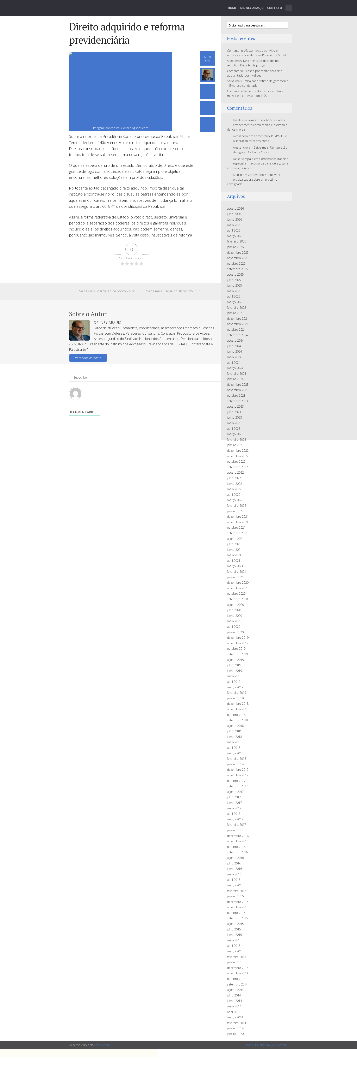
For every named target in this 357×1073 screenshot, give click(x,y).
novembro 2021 (237, 522)
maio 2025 (234, 291)
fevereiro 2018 (236, 759)
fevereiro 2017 (236, 825)
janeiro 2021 (235, 577)
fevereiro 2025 (236, 308)
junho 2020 (234, 616)
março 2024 (235, 368)
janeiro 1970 (235, 1034)
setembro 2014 (237, 984)
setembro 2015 (237, 918)
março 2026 (235, 236)
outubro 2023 (236, 395)
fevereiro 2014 (236, 1023)
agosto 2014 (235, 990)
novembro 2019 (237, 643)
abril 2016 (233, 880)
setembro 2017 (237, 786)
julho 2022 (234, 478)
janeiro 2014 (235, 1028)
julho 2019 (234, 665)
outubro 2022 (236, 461)
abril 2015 (233, 946)
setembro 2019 (237, 654)
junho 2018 (234, 737)
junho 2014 (234, 1001)
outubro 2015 (236, 913)
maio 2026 (234, 225)
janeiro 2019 (235, 698)
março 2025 (235, 302)
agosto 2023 (235, 406)
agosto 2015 (235, 924)
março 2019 (235, 687)
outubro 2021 (236, 527)
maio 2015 (234, 940)
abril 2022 (233, 495)
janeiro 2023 (235, 445)
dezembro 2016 (238, 836)
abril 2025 (233, 296)
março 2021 (235, 566)
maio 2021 (234, 555)
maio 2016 (234, 874)
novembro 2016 (237, 841)
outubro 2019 (236, 649)
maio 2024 (234, 357)
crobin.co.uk (102, 1045)
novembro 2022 (237, 456)
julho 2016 (234, 863)
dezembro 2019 (238, 638)
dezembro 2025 (238, 252)
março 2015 (235, 951)
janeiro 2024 (235, 379)
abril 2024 (233, 363)
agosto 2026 (235, 208)
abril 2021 (233, 561)
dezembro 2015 (238, 902)
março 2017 (235, 819)
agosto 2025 (235, 274)
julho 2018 (234, 731)
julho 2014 (234, 995)
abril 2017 (233, 814)
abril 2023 (233, 429)
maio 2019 (234, 676)
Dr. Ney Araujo (252, 8)
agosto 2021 (235, 539)
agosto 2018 (235, 726)
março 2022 (235, 500)
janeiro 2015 (235, 962)
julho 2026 (234, 214)
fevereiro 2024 (236, 374)
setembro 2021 (237, 533)
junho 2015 (234, 935)
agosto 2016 (235, 858)
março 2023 (235, 434)
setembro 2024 (237, 335)
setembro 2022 (237, 467)
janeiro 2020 (235, 632)
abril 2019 (233, 682)
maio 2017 (234, 808)
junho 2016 (234, 869)
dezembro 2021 (238, 516)
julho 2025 (234, 280)
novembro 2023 (237, 390)
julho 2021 (234, 544)
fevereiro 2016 (236, 891)
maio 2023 (234, 423)
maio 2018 (234, 742)
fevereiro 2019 (236, 693)
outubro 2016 (236, 847)
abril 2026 (233, 230)
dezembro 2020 (238, 583)
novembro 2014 (237, 973)
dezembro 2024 (238, 318)
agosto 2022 (235, 472)
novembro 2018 (237, 709)
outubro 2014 (236, 979)
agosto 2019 (235, 660)
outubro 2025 (236, 263)
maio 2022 (234, 489)
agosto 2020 (235, 605)
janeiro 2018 (235, 764)
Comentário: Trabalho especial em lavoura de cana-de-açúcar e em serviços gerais (257, 163)
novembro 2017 (237, 775)
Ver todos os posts (88, 358)
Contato (274, 8)
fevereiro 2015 (236, 957)
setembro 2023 (237, 401)
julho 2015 (234, 929)
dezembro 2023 (238, 384)
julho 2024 (234, 346)
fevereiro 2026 (236, 241)
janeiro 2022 (235, 511)
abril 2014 (233, 1012)
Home (232, 8)
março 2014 (235, 1017)
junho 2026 (234, 219)
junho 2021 (234, 550)
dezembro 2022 (238, 450)
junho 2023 (234, 417)
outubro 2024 (236, 329)
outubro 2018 (236, 715)
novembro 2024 (237, 324)
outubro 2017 (236, 781)
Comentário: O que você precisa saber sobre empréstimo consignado (254, 179)
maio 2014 (234, 1006)
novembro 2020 (237, 588)
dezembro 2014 (238, 968)
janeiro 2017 (235, 830)
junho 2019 (234, 671)
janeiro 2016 (235, 896)
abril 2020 (233, 627)
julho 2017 (234, 797)
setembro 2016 (237, 852)
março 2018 (235, 753)
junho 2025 (234, 285)
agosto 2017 (235, 792)
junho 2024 (234, 351)
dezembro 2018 (238, 704)
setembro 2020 (237, 599)
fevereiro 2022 (236, 506)
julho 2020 (234, 610)
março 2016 (235, 885)
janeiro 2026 (235, 247)
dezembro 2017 (238, 770)
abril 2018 (233, 748)
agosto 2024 (235, 340)
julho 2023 (234, 412)
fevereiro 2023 (236, 440)
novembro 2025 (237, 258)
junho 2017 (234, 803)
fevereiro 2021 (236, 572)
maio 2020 (234, 621)
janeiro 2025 (235, 313)
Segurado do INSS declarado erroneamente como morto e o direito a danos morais (257, 124)
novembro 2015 (237, 907)
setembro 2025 (237, 269)
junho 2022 (234, 484)
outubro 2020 (236, 593)
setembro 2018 (237, 720)
